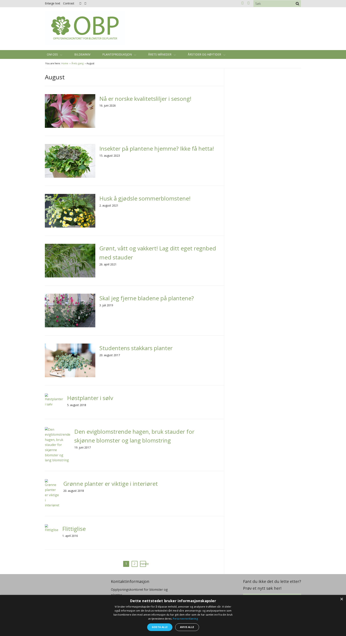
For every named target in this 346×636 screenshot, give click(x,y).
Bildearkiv (82, 54)
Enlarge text (52, 3)
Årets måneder (160, 54)
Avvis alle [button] (187, 627)
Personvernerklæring (185, 618)
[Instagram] (85, 3)
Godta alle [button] (160, 627)
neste (143, 563)
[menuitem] (81, 3)
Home (65, 63)
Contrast (68, 3)
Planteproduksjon (117, 54)
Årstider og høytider (205, 54)
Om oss (53, 54)
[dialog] (173, 615)
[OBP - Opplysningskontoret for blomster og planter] (85, 28)
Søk (297, 3)
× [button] (341, 599)
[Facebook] (80, 3)
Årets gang (77, 63)
